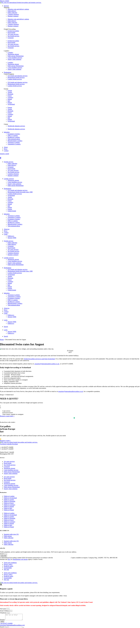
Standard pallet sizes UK (11, 534)
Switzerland (11, 104)
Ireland (10, 99)
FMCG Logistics (13, 221)
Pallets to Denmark (9, 501)
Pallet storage (8, 536)
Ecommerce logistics (14, 219)
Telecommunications (14, 226)
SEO (9, 559)
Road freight (11, 32)
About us (6, 229)
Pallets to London (9, 496)
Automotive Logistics (14, 217)
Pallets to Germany (9, 505)
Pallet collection (12, 12)
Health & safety (8, 566)
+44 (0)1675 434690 (6, 623)
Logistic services (9, 178)
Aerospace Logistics (14, 215)
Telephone (3, 613)
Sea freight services (13, 36)
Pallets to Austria (9, 499)
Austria (10, 92)
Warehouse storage (13, 54)
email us (3, 407)
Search (6, 326)
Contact (6, 232)
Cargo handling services (15, 57)
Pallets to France (9, 503)
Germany (10, 97)
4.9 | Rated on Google (8, 439)
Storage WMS (12, 238)
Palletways (11, 236)
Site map (6, 569)
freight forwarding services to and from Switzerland (39, 359)
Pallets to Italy (8, 508)
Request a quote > (5, 440)
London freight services (15, 79)
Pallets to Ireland (9, 506)
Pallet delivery (12, 11)
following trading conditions (61, 557)
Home (2, 339)
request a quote (4, 153)
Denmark (10, 94)
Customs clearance (13, 14)
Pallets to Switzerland (10, 498)
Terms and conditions (10, 562)
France (10, 96)
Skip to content (4, 1)
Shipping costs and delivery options (18, 9)
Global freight (12, 211)
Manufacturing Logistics (15, 224)
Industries (7, 214)
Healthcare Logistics (14, 222)
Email (2, 554)
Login (5, 234)
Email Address (4, 611)
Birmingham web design (20, 559)
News (5, 231)
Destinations (7, 188)
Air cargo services (13, 34)
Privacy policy (8, 564)
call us (3, 406)
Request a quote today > (7, 416)
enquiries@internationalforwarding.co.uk (47, 364)
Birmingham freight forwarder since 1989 (20, 192)
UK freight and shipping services (17, 76)
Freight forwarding (13, 31)
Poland (10, 102)
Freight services (8, 162)
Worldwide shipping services (16, 126)
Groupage (11, 38)
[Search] (23, 627)
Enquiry (2, 619)
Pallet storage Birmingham (16, 56)
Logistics (10, 52)
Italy (9, 101)
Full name (3, 609)
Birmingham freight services (16, 77)
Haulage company (13, 16)
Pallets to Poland (9, 510)
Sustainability (8, 568)
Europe (10, 90)
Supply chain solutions (14, 59)
